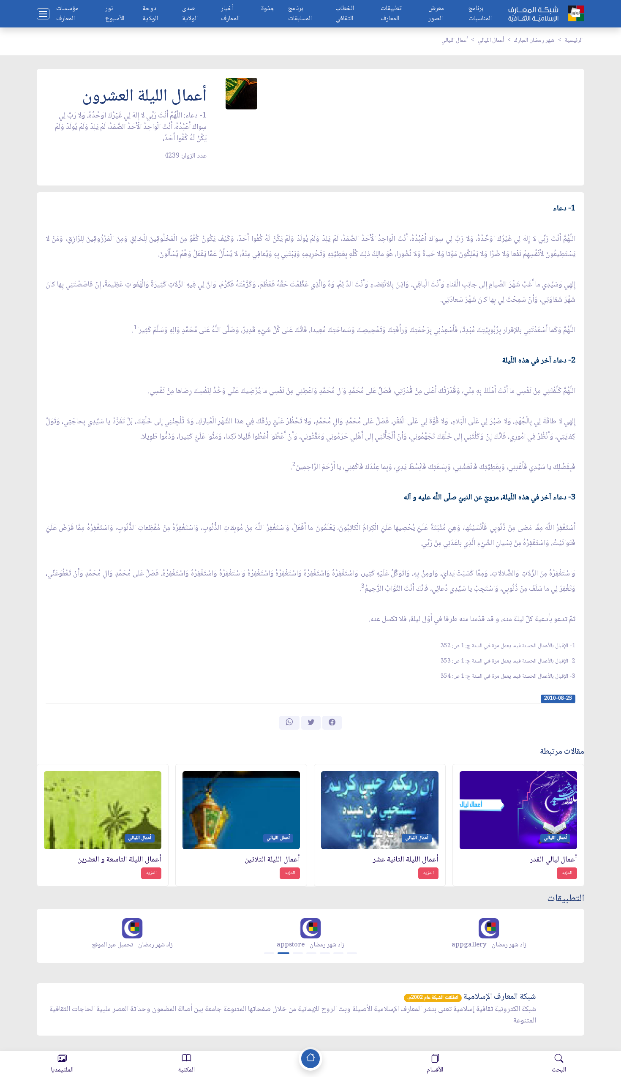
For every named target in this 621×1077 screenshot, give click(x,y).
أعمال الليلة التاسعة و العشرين (119, 860)
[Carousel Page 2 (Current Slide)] (283, 953)
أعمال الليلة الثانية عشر (406, 860)
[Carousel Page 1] (269, 953)
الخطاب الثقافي (344, 14)
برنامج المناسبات (480, 14)
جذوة (268, 9)
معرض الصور (436, 14)
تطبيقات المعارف (391, 14)
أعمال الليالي (491, 40)
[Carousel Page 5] (325, 953)
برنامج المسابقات (300, 14)
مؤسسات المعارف (67, 14)
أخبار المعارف (230, 14)
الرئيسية (574, 40)
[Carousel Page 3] (298, 953)
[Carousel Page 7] (352, 953)
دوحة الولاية (150, 14)
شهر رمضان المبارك (534, 40)
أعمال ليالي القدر (553, 860)
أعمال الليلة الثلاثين (272, 860)
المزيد (566, 873)
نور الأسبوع (114, 14)
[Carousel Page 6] (338, 953)
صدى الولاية (190, 14)
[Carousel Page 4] (311, 953)
